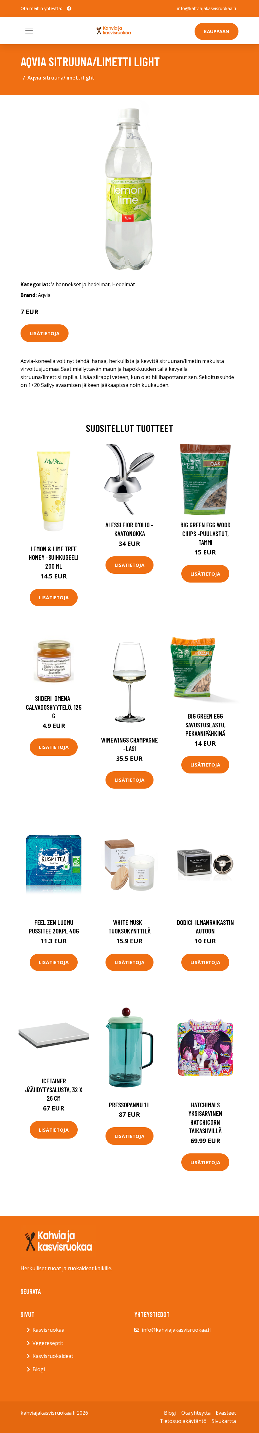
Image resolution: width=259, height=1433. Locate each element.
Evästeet (226, 1412)
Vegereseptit (48, 1343)
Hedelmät (123, 284)
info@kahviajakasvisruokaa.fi (206, 8)
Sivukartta (224, 1421)
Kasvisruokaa (48, 1329)
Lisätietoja (44, 333)
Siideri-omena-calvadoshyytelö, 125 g (53, 706)
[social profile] (69, 9)
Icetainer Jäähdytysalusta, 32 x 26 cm (53, 1089)
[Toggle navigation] (29, 31)
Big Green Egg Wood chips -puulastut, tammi (205, 533)
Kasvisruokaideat (53, 1356)
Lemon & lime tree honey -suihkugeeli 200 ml (54, 557)
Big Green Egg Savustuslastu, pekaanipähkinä (205, 724)
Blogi (39, 1369)
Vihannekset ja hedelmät (80, 284)
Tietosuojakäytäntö (183, 1421)
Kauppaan (216, 31)
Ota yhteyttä (196, 1412)
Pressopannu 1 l (129, 1105)
